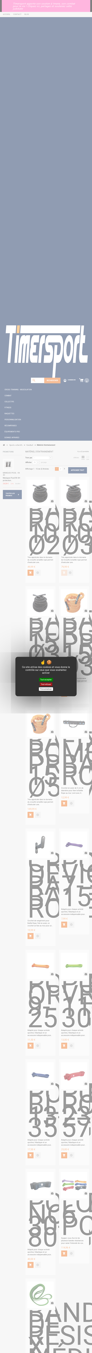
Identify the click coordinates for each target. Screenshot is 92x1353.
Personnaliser (46, 689)
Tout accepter (46, 679)
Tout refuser (46, 684)
